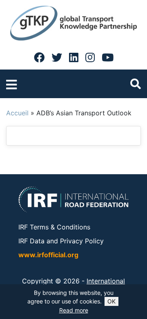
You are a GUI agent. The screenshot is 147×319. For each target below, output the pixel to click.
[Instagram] (90, 57)
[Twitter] (56, 57)
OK (111, 301)
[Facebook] (39, 57)
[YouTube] (108, 57)
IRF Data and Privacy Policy (61, 241)
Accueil (17, 113)
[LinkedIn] (73, 57)
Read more (73, 310)
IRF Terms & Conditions (54, 227)
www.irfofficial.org (48, 255)
